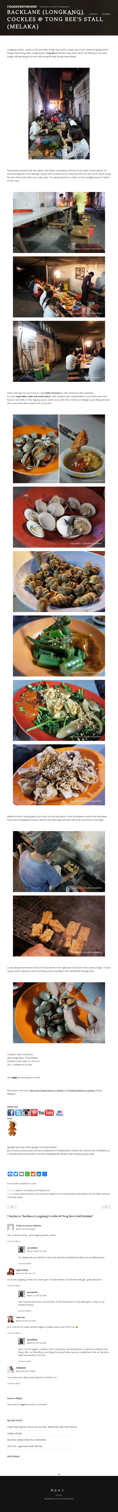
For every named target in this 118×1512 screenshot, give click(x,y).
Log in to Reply (14, 1241)
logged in (24, 1404)
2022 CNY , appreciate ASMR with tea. (25, 1446)
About (81, 14)
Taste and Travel (15, 1197)
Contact (93, 14)
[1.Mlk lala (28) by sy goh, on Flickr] (59, 113)
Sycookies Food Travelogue (36, 1190)
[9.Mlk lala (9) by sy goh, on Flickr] (59, 710)
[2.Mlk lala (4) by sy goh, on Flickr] (59, 222)
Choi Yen (20, 1317)
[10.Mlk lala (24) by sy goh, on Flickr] (59, 774)
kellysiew (21, 1367)
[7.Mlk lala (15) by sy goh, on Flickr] (59, 581)
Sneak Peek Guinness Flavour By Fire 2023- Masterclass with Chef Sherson (42, 1427)
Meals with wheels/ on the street (86, 1194)
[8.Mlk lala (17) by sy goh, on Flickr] (59, 645)
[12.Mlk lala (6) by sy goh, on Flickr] (59, 926)
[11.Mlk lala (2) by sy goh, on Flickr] (59, 861)
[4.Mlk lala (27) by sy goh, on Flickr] (59, 351)
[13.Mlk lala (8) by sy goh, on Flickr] (59, 1012)
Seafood (106, 1194)
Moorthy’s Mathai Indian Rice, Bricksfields (26, 1439)
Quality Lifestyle (14, 1433)
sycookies (14, 1183)
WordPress (49, 1499)
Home (70, 14)
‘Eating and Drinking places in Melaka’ (46, 1090)
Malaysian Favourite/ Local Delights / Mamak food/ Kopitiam (42, 1194)
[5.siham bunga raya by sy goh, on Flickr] (59, 448)
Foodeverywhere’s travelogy (81, 1090)
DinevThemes (67, 1499)
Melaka (19, 1190)
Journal (106, 14)
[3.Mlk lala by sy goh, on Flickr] (59, 286)
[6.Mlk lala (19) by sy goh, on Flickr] (59, 517)
